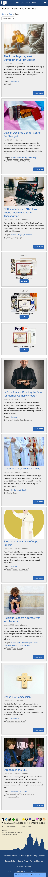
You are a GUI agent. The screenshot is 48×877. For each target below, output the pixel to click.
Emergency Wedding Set (24, 347)
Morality (24, 157)
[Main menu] (45, 2)
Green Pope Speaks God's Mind (22, 468)
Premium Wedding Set (24, 314)
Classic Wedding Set (24, 278)
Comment (19, 140)
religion (9, 238)
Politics (14, 234)
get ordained (11, 794)
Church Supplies (26, 855)
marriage (9, 420)
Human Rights (27, 642)
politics (15, 238)
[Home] (4, 2)
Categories (8, 18)
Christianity (15, 81)
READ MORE (38, 93)
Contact (20, 866)
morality (9, 160)
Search (42, 855)
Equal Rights (16, 157)
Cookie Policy (23, 861)
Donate (28, 866)
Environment (16, 490)
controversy (28, 420)
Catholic (15, 160)
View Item (24, 281)
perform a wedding (13, 797)
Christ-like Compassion (17, 696)
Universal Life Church (25, 3)
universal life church (27, 794)
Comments (19, 63)
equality (26, 160)
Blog (35, 855)
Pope (8, 84)
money (26, 569)
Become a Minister (10, 855)
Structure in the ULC (15, 769)
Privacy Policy (10, 861)
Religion (20, 234)
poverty (19, 648)
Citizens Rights (24, 645)
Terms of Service (36, 861)
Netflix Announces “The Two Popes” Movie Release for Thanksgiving (20, 212)
